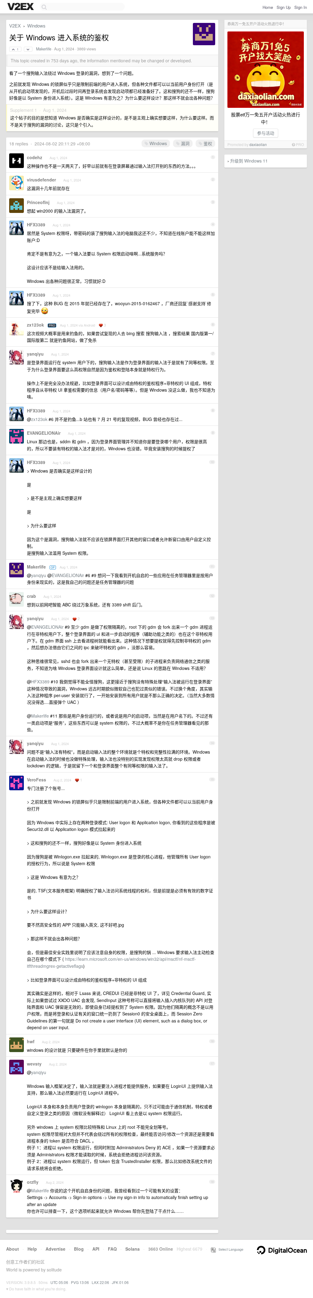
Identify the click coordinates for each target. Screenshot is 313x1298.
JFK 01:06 (120, 1282)
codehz (34, 157)
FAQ (112, 1249)
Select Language (229, 1249)
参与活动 (265, 133)
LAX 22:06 (100, 1282)
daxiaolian (258, 144)
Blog (79, 1249)
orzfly (33, 1182)
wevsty (34, 1064)
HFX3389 (36, 224)
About (12, 1249)
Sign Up (284, 7)
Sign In (300, 7)
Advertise (55, 1249)
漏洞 (185, 143)
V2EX (15, 25)
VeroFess (36, 780)
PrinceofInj (38, 202)
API (95, 1249)
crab (31, 596)
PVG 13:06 (80, 1282)
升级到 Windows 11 (249, 161)
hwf (31, 1041)
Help (32, 1249)
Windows (36, 25)
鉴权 (207, 143)
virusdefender (41, 180)
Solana (132, 1249)
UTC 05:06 (59, 1282)
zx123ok (35, 325)
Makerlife (43, 49)
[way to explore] (21, 7)
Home (268, 7)
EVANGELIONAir (44, 433)
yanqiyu (35, 354)
